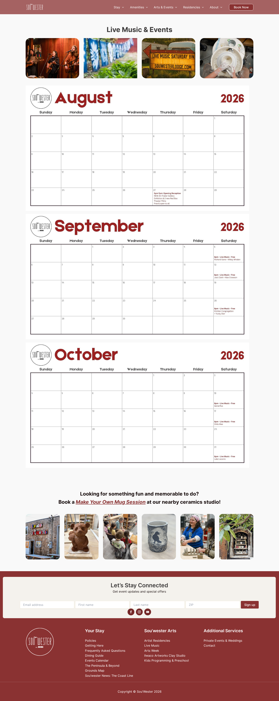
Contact (209, 645)
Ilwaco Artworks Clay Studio (164, 655)
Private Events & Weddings (223, 640)
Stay (117, 7)
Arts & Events (163, 7)
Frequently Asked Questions (105, 650)
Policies (90, 640)
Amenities (137, 7)
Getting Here (94, 645)
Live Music (151, 645)
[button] (122, 7)
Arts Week (151, 650)
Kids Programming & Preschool (166, 660)
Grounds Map (94, 670)
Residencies (191, 7)
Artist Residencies (157, 640)
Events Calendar (97, 660)
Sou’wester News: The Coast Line (109, 676)
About (214, 7)
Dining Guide (94, 655)
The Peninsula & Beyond (102, 665)
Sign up (249, 605)
